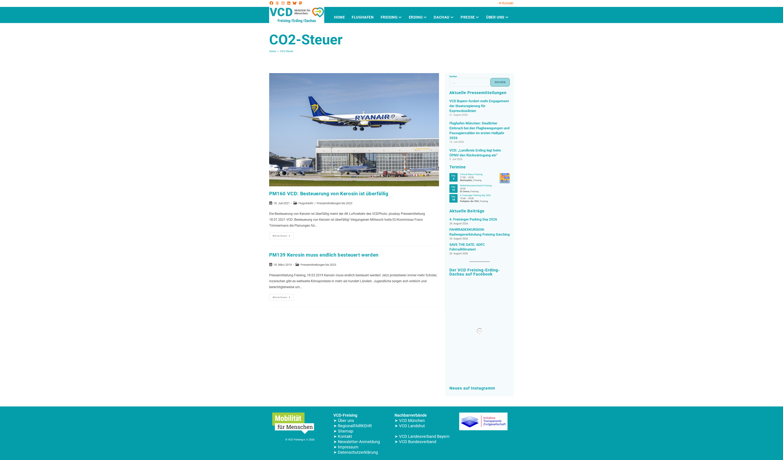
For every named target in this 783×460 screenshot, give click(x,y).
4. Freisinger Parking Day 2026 (475, 195)
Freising (389, 17)
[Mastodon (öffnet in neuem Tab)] (300, 3)
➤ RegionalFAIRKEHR (352, 425)
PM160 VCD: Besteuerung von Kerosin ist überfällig (328, 194)
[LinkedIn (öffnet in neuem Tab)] (289, 3)
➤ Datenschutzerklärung (355, 452)
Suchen (453, 76)
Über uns (495, 17)
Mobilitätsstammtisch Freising (476, 185)
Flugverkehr (306, 203)
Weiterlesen (283, 235)
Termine (457, 167)
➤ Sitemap (343, 431)
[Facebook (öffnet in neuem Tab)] (272, 3)
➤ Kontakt (342, 436)
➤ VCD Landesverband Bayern (422, 436)
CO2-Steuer (286, 51)
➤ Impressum (345, 447)
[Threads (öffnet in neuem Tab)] (277, 3)
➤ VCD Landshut (410, 425)
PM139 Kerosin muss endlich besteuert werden (323, 255)
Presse (468, 17)
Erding (416, 17)
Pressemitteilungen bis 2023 (334, 203)
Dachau (442, 17)
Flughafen (363, 17)
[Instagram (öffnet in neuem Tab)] (283, 3)
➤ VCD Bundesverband (415, 441)
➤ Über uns (343, 420)
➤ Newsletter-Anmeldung (356, 441)
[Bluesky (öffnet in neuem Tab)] (295, 3)
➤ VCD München (410, 420)
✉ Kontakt (506, 3)
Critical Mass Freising (471, 174)
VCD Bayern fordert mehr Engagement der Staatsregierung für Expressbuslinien (479, 106)
